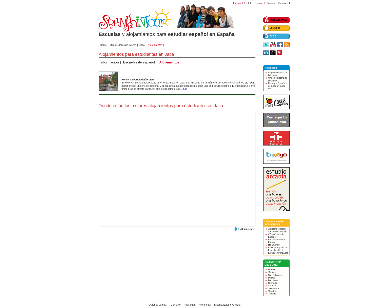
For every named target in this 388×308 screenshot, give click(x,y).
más (184, 89)
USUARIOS (275, 28)
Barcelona (273, 280)
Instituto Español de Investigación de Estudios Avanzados (278, 250)
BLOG (273, 36)
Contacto (176, 304)
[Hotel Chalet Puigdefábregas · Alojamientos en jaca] (108, 89)
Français (259, 3)
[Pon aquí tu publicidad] (276, 126)
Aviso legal (205, 304)
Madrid (271, 269)
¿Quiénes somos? (158, 304)
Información (109, 62)
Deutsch (271, 3)
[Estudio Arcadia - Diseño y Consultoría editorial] (276, 210)
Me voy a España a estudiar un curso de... (277, 86)
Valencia (272, 272)
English (247, 3)
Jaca (142, 45)
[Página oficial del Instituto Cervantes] (276, 144)
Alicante (272, 285)
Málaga (271, 277)
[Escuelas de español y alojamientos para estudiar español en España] (135, 30)
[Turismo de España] (276, 108)
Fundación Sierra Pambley (276, 240)
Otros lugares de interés (123, 45)
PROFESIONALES (278, 20)
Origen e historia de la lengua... (277, 73)
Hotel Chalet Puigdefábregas (137, 79)
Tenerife (272, 293)
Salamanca (273, 288)
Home (103, 45)
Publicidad (190, 304)
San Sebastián (275, 275)
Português (283, 3)
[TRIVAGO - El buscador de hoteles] (276, 162)
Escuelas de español (139, 62)
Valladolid (272, 291)
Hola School (274, 245)
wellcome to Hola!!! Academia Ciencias (277, 230)
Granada (272, 283)
